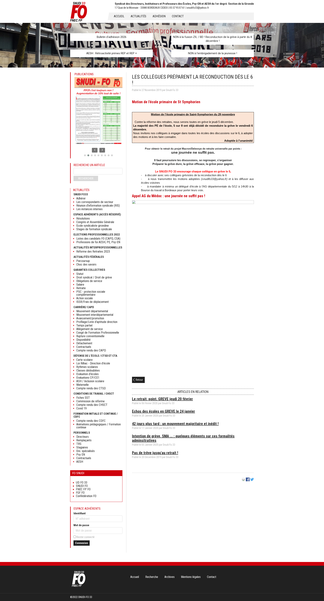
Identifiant (80, 513)
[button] (85, 155)
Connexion (81, 543)
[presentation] (95, 150)
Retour (139, 379)
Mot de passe (81, 525)
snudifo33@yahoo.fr (214, 179)
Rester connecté (85, 537)
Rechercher (85, 178)
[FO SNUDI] (78, 586)
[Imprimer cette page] (243, 480)
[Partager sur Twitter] (252, 480)
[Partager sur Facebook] (248, 480)
